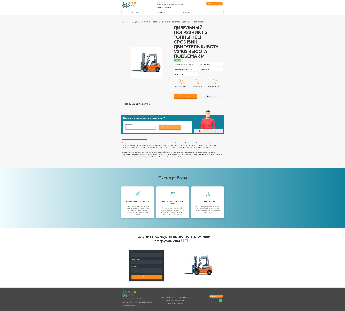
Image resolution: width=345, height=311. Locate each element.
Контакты (175, 294)
